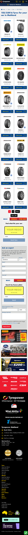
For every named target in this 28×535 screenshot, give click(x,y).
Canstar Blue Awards (6, 504)
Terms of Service (13, 323)
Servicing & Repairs (6, 484)
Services (4, 480)
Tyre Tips (4, 473)
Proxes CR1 (7, 34)
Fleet (3, 494)
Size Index (4, 502)
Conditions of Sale (17, 531)
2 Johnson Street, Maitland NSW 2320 (14, 433)
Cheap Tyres (4, 507)
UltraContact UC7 (7, 106)
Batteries (3, 482)
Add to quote (6, 39)
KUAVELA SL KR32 (7, 201)
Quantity (21, 257)
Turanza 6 (20, 130)
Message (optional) (6, 312)
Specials (4, 489)
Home (3, 9)
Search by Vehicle (6, 467)
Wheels (4, 475)
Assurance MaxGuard (7, 58)
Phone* (3, 266)
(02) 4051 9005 (8, 435)
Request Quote (6, 326)
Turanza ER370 (7, 154)
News (3, 496)
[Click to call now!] (16, 1)
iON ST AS (7, 177)
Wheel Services (5, 487)
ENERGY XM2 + (20, 201)
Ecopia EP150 (21, 106)
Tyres (3, 465)
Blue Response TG (21, 58)
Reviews (4, 498)
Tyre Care (4, 472)
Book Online (5, 492)
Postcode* (4, 275)
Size (3, 257)
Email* (3, 271)
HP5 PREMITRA (21, 82)
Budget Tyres (4, 506)
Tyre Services (4, 485)
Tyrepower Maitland (15, 4)
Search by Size (5, 468)
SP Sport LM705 (7, 82)
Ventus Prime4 (20, 177)
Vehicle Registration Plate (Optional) (7, 307)
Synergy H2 (21, 154)
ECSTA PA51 (20, 34)
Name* (3, 262)
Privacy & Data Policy (9, 531)
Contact (4, 491)
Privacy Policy (5, 323)
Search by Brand (5, 470)
